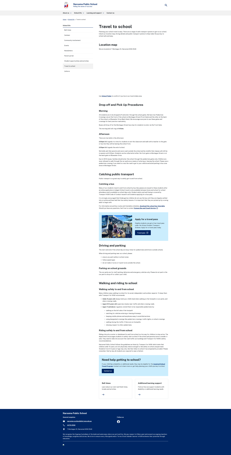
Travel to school (69, 66)
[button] (67, 13)
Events (66, 45)
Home (64, 19)
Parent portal (69, 56)
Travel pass (144, 232)
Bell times (106, 383)
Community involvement (72, 40)
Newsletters (68, 51)
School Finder (107, 96)
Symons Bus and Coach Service (146, 208)
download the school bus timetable (152, 206)
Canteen (67, 35)
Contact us (108, 371)
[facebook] (118, 422)
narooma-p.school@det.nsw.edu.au (79, 421)
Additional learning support (150, 383)
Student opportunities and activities (76, 61)
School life (71, 19)
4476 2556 (71, 425)
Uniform (67, 71)
